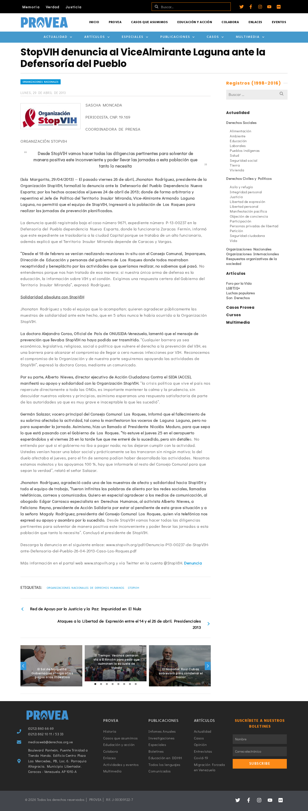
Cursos (233, 314)
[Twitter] (241, 7)
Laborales (238, 145)
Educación (238, 140)
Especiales (132, 37)
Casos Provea (240, 307)
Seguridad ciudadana (247, 235)
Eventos (279, 22)
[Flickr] (278, 7)
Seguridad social (243, 160)
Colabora (230, 22)
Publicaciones (175, 37)
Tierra (235, 165)
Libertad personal (244, 206)
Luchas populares (240, 292)
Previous (23, 666)
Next (208, 666)
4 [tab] (112, 684)
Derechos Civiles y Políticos (249, 178)
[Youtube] (269, 7)
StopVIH (133, 588)
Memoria (31, 6)
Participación (240, 221)
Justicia (74, 6)
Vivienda (237, 170)
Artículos (94, 37)
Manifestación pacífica (248, 211)
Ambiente (237, 136)
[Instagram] (260, 7)
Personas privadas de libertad (254, 225)
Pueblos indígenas (245, 150)
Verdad (53, 6)
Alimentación (240, 130)
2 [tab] (101, 684)
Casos (213, 37)
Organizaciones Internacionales (252, 253)
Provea (115, 22)
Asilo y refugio (241, 186)
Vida (233, 240)
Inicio (94, 22)
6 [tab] (124, 684)
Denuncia (193, 563)
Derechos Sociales (241, 122)
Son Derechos (238, 297)
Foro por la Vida (238, 283)
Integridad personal (246, 191)
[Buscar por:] (257, 94)
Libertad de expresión (247, 201)
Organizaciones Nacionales (40, 81)
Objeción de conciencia (249, 216)
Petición (236, 230)
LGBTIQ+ (233, 288)
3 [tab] (106, 684)
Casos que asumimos (149, 22)
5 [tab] (118, 684)
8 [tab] (135, 684)
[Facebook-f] (251, 7)
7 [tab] (130, 684)
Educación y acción (194, 22)
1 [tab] (95, 684)
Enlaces (255, 22)
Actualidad (55, 37)
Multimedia (248, 37)
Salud (234, 155)
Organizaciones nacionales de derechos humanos (85, 588)
